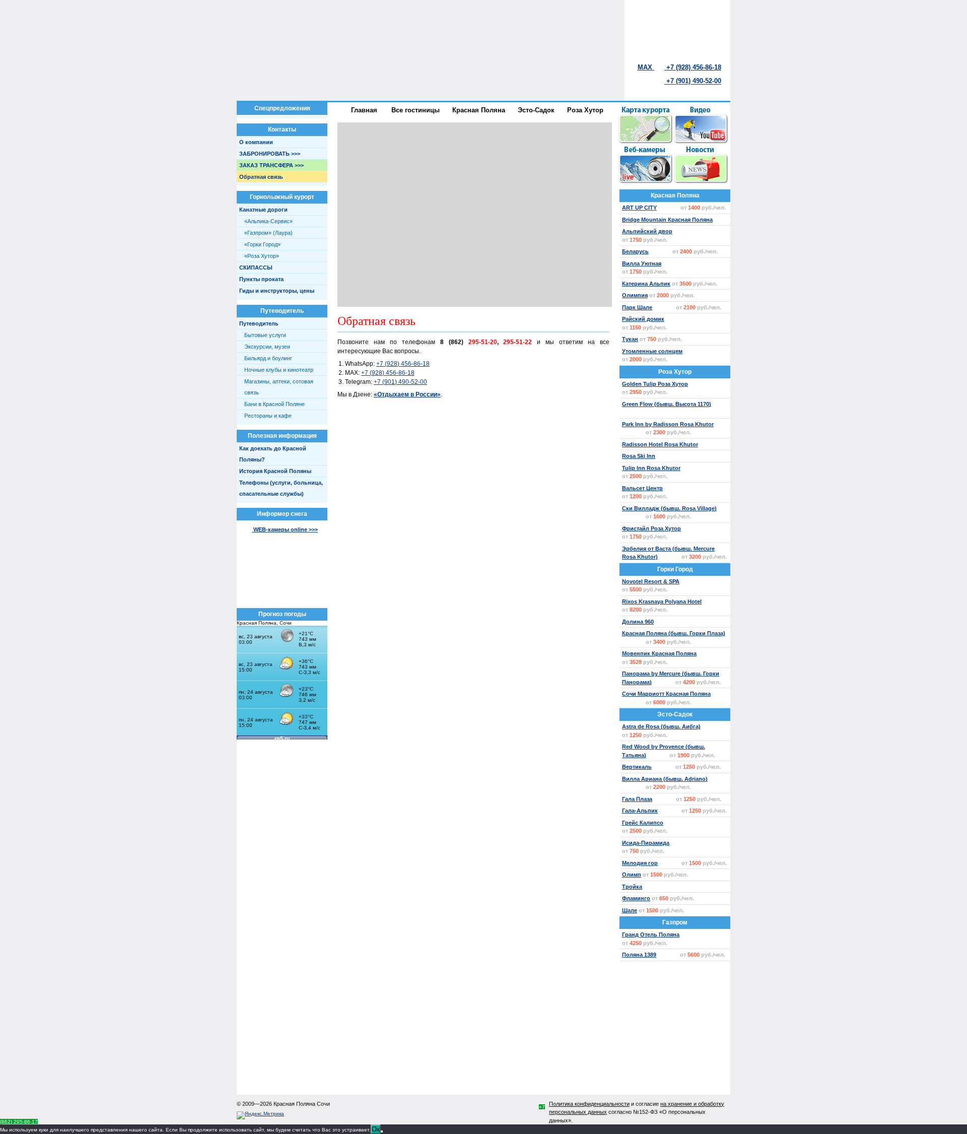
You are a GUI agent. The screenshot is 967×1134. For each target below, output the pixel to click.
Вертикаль (637, 767)
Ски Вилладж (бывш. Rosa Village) (669, 508)
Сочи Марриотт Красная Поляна (666, 694)
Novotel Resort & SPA (650, 581)
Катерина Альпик (646, 284)
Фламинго (636, 898)
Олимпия (635, 295)
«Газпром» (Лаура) (268, 233)
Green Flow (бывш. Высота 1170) (666, 404)
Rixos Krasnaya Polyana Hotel (662, 601)
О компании (256, 142)
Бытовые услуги (265, 335)
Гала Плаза (637, 799)
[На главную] (418, 30)
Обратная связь (261, 177)
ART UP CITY (639, 208)
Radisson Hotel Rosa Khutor (660, 444)
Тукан (630, 339)
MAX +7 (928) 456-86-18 (679, 67)
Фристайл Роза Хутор (651, 528)
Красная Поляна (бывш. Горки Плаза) (673, 633)
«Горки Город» (262, 244)
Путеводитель (259, 323)
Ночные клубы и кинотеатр (278, 370)
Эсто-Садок (675, 714)
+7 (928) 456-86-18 (403, 363)
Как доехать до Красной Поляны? (272, 453)
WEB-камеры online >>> (285, 529)
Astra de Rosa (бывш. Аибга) (661, 726)
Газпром (674, 922)
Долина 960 (638, 622)
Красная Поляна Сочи (301, 1104)
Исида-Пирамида (645, 843)
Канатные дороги (263, 210)
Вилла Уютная (641, 263)
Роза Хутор (675, 371)
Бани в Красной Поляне (274, 404)
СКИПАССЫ (255, 267)
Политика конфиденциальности (589, 1104)
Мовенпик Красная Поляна (659, 653)
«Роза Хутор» (261, 256)
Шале (629, 910)
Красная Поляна (675, 195)
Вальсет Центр (642, 488)
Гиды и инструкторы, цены (276, 291)
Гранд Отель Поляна (650, 934)
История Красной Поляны (275, 471)
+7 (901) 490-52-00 (692, 81)
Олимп (631, 875)
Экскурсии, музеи (267, 347)
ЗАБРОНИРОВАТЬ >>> (269, 154)
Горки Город (675, 569)
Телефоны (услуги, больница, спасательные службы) (281, 488)
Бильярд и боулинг (268, 358)
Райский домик (643, 319)
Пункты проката (261, 279)
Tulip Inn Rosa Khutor (651, 468)
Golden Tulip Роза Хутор (655, 384)
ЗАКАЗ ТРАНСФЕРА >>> (271, 165)
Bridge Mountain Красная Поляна (667, 220)
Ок (376, 1129)
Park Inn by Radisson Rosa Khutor (668, 424)
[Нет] (382, 1131)
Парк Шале (637, 307)
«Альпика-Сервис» (268, 221)
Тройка (632, 887)
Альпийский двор (647, 231)
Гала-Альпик (640, 811)
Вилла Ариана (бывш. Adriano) (665, 779)
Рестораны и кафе (268, 416)
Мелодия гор (640, 863)
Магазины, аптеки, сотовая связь (278, 386)
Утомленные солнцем (652, 351)
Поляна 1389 (639, 955)
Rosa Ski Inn (638, 456)
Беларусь (635, 251)
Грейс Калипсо (642, 823)
